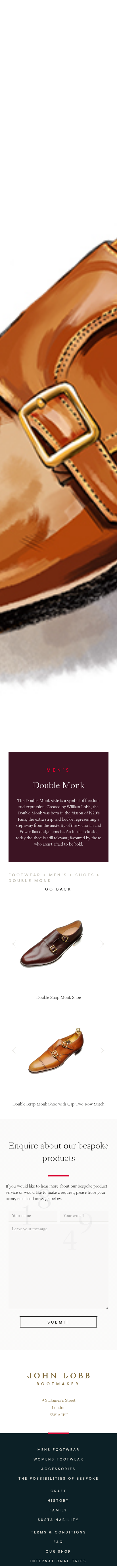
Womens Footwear (59, 1459)
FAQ (59, 1542)
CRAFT (59, 1491)
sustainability (58, 1520)
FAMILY (59, 1510)
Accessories (58, 1469)
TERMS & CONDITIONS (58, 1532)
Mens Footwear (58, 1449)
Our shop (58, 1551)
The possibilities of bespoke (58, 1478)
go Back (58, 889)
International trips (58, 1561)
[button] (16, 944)
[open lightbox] (57, 944)
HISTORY (58, 1500)
